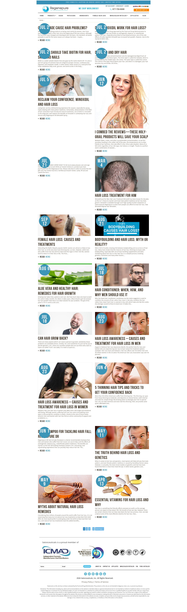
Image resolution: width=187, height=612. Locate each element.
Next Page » (99, 529)
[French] (138, 6)
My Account (110, 6)
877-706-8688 (118, 9)
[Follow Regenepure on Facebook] (85, 573)
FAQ (137, 566)
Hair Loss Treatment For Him (115, 195)
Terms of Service (101, 582)
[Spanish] (145, 6)
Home (42, 15)
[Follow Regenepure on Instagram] (93, 573)
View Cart (142, 10)
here (48, 40)
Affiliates (135, 15)
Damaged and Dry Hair (111, 52)
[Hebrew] (141, 6)
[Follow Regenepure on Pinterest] (100, 573)
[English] (136, 6)
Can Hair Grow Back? (53, 338)
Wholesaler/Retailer (118, 15)
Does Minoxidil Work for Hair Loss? (120, 28)
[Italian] (143, 6)
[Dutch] (134, 6)
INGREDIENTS (84, 15)
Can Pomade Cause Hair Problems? (62, 28)
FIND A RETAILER (145, 566)
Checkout (119, 6)
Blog (144, 15)
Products (51, 15)
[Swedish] (147, 6)
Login (127, 6)
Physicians (71, 15)
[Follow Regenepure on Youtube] (104, 573)
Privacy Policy (87, 582)
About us (98, 566)
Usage (61, 15)
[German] (140, 6)
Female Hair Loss (99, 15)
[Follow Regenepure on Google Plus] (96, 573)
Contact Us (106, 566)
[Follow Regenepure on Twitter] (89, 573)
